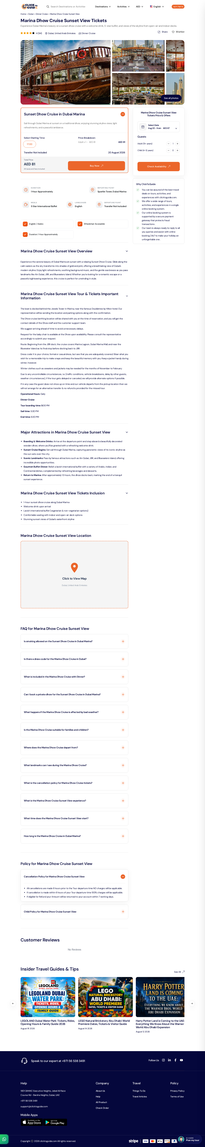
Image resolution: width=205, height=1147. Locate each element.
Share (163, 32)
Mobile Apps (29, 1115)
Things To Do (139, 1090)
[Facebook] (175, 1060)
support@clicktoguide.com (34, 1106)
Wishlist (180, 31)
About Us (100, 1090)
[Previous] (13, 1004)
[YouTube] (181, 1060)
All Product (101, 1102)
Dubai (31, 14)
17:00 (29, 144)
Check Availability (156, 166)
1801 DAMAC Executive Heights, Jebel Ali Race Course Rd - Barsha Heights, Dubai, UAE (43, 1093)
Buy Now (94, 165)
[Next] (192, 1004)
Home (23, 14)
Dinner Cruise (42, 14)
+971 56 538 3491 (29, 1100)
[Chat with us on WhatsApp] (4, 1139)
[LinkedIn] (169, 1060)
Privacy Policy (177, 1090)
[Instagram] (163, 1060)
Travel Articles (140, 1096)
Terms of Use (177, 1096)
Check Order (102, 1107)
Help (24, 1083)
